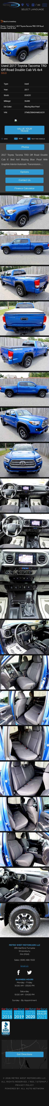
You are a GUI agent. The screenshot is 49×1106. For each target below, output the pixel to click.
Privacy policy (24, 1085)
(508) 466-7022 (27, 960)
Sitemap (41, 1082)
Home (3, 26)
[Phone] (28, 4)
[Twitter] (29, 973)
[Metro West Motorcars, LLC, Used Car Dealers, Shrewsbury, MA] (6, 1028)
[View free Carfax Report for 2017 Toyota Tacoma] (24, 120)
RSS (32, 1082)
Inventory (11, 26)
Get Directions (24, 1054)
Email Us (24, 966)
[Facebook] (18, 972)
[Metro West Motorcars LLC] (11, 5)
